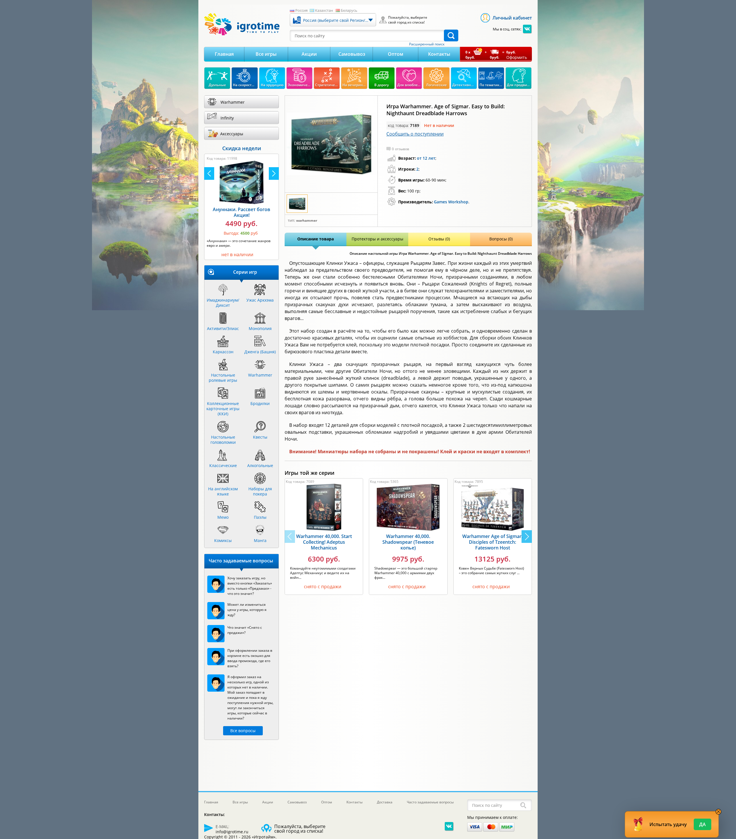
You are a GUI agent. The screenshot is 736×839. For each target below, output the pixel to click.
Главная (224, 54)
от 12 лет (426, 158)
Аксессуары (231, 133)
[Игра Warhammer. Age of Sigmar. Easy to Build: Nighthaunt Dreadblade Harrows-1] (331, 144)
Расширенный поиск (426, 44)
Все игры (266, 54)
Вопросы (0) (501, 239)
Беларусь (349, 10)
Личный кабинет (512, 18)
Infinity (227, 118)
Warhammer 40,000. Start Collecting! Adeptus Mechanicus (324, 542)
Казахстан (324, 10)
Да (702, 824)
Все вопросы (243, 730)
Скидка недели (241, 148)
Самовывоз (351, 54)
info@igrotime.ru (232, 831)
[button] (527, 536)
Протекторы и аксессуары (377, 239)
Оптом (395, 54)
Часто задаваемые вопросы (430, 802)
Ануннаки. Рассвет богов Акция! (241, 212)
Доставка (384, 802)
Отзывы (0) (439, 239)
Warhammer (306, 220)
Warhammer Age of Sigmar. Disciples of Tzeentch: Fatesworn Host (492, 542)
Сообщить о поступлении (415, 134)
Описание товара (315, 239)
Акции (309, 54)
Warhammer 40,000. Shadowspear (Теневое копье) (408, 542)
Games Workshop (451, 202)
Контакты (439, 54)
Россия (301, 10)
